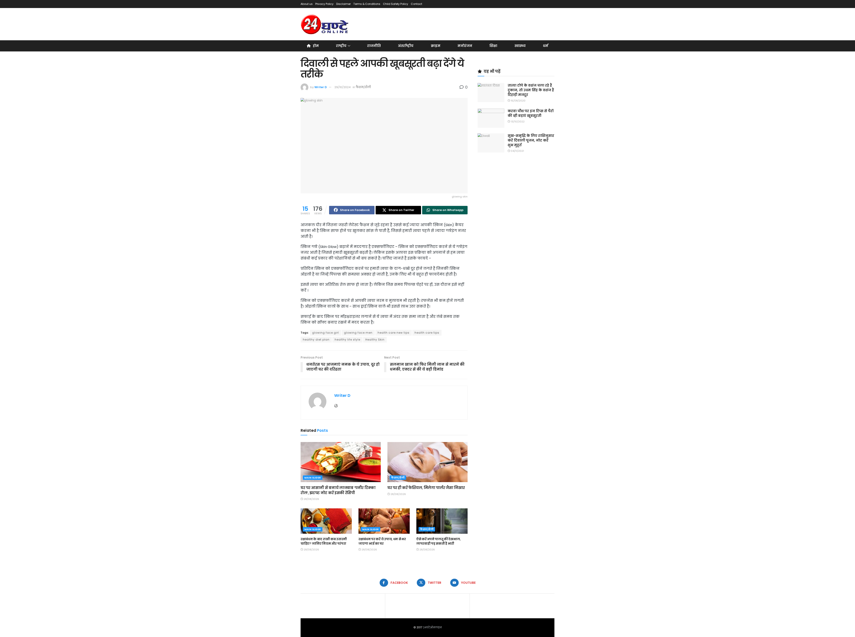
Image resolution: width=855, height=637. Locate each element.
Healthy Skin (375, 339)
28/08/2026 (311, 499)
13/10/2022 (517, 121)
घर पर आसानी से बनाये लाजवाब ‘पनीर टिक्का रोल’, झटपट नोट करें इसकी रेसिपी (338, 490)
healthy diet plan (316, 339)
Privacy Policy (324, 4)
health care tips (427, 333)
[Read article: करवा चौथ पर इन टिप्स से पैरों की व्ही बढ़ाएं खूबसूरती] (491, 118)
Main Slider (312, 477)
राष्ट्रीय (341, 45)
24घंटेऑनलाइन (432, 627)
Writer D (320, 87)
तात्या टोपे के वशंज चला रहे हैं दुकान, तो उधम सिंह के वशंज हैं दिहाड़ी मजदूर (531, 90)
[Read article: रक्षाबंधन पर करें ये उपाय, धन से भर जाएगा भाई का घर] (384, 521)
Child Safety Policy (395, 4)
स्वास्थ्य (520, 45)
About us (307, 4)
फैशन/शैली (363, 87)
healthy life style (347, 339)
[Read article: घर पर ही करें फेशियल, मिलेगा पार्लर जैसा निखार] (427, 462)
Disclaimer (343, 4)
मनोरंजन (465, 45)
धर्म (545, 45)
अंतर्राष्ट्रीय (405, 45)
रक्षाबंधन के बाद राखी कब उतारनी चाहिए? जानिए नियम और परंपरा (324, 541)
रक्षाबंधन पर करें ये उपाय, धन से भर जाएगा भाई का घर (382, 541)
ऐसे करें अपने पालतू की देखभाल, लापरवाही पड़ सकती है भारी (438, 541)
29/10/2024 (342, 87)
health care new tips (393, 333)
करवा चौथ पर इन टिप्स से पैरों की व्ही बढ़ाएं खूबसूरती (531, 113)
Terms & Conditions (366, 4)
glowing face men (358, 333)
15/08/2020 (517, 100)
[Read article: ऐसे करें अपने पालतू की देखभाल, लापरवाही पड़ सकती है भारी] (442, 521)
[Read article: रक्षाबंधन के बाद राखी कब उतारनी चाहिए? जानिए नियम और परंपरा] (326, 521)
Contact (416, 4)
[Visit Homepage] (325, 24)
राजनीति (374, 45)
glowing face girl (325, 333)
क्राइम (435, 45)
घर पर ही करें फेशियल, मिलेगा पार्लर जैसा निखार (426, 487)
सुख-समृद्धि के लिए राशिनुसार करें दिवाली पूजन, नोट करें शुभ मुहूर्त (531, 140)
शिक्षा (493, 45)
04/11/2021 (517, 151)
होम (316, 45)
